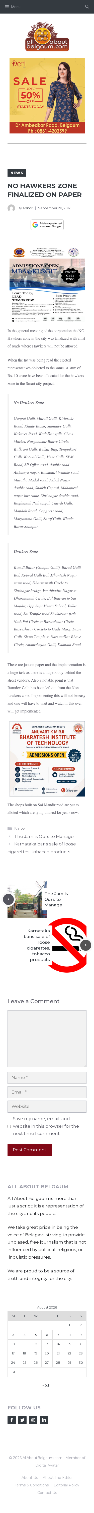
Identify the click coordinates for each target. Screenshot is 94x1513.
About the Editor (58, 1477)
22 (69, 1353)
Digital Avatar (47, 1465)
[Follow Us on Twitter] (22, 1420)
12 (35, 1344)
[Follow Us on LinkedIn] (44, 1420)
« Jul (45, 1385)
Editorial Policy (66, 1485)
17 (13, 1353)
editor (28, 208)
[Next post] (85, 945)
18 (24, 1353)
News (17, 173)
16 (80, 1344)
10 (13, 1344)
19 (35, 1353)
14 (58, 1344)
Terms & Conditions (32, 1485)
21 (58, 1353)
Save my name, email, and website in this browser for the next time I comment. (46, 1126)
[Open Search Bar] (87, 7)
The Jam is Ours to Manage (44, 836)
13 (46, 1344)
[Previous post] (8, 899)
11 (25, 1344)
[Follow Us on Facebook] (12, 1420)
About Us (30, 1477)
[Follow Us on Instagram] (33, 1420)
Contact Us (47, 1492)
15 (69, 1344)
